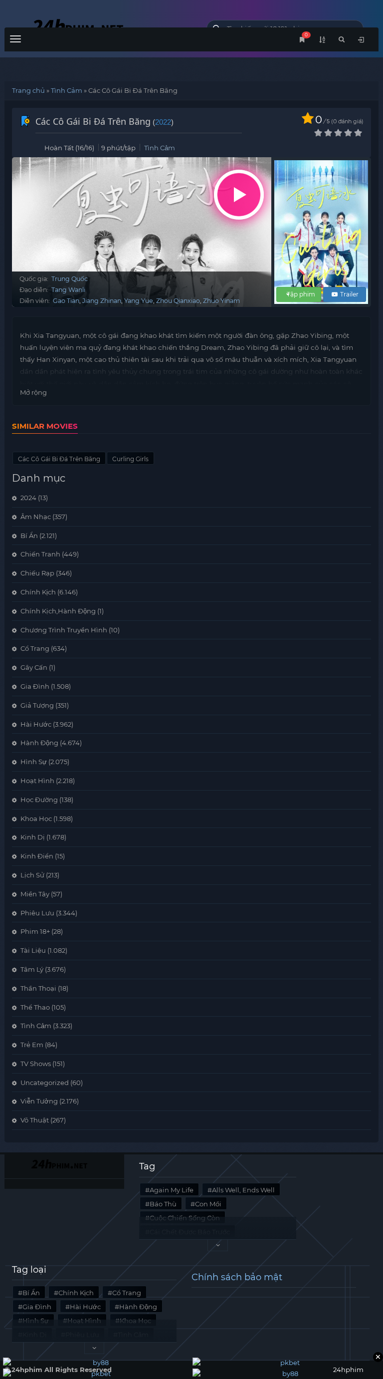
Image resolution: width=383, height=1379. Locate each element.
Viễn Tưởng (39, 1101)
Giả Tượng (37, 705)
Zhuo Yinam (221, 300)
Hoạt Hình (37, 781)
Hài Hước (35, 724)
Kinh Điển (36, 856)
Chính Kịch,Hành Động (58, 611)
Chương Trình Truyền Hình (63, 630)
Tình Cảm (66, 90)
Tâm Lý (31, 969)
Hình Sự (33, 762)
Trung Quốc (69, 278)
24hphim (98, 26)
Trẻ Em (31, 1045)
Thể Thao (35, 1007)
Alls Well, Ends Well (243, 1190)
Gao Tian (66, 300)
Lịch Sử (32, 875)
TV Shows (35, 1064)
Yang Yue (138, 300)
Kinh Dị (32, 837)
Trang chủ (28, 90)
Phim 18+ (35, 931)
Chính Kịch (38, 592)
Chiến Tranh (40, 554)
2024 (28, 498)
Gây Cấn (33, 667)
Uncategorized (44, 1083)
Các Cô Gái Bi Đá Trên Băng (59, 459)
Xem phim (239, 195)
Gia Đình (34, 686)
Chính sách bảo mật (237, 1277)
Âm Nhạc (35, 517)
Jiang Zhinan (101, 300)
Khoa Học (36, 819)
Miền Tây (34, 894)
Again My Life (171, 1190)
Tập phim (301, 294)
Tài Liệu (33, 950)
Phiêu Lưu (37, 913)
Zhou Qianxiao (178, 300)
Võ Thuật (34, 1120)
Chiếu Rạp (37, 573)
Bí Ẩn (29, 536)
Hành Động (39, 743)
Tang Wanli (68, 289)
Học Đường (39, 800)
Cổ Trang (34, 648)
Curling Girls (130, 459)
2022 (163, 122)
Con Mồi (208, 1204)
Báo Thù (163, 1204)
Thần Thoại (38, 988)
